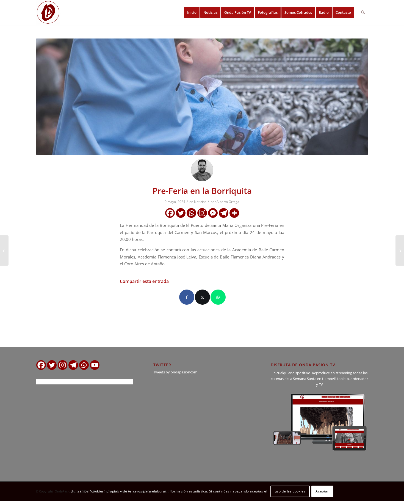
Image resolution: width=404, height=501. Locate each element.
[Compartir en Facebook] (186, 297)
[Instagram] (202, 213)
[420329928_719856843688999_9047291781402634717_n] (202, 96)
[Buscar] (363, 12)
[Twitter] (181, 213)
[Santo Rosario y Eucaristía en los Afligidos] (399, 250)
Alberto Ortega (228, 201)
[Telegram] (223, 213)
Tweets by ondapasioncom (175, 372)
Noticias (200, 201)
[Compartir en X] (202, 297)
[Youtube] (94, 365)
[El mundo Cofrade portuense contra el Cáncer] (4, 250)
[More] (234, 213)
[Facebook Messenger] (213, 213)
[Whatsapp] (191, 213)
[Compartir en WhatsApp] (218, 297)
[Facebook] (170, 213)
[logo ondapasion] (48, 12)
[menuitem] (192, 12)
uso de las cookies (290, 491)
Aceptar (322, 491)
